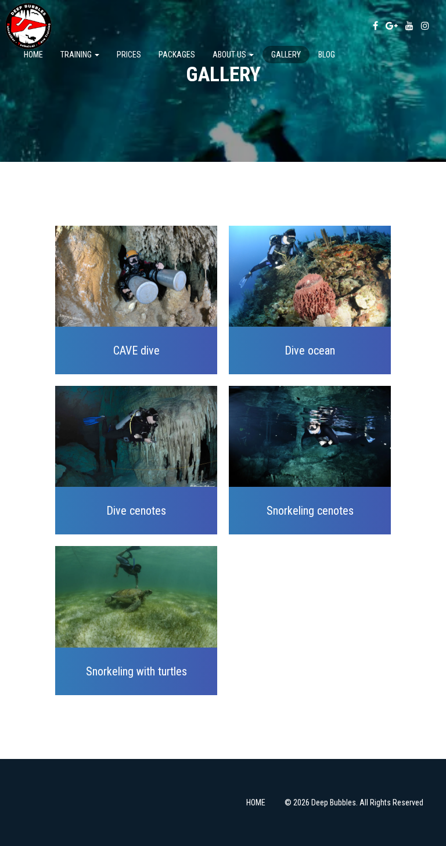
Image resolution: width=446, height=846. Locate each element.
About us (230, 54)
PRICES (129, 54)
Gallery (286, 54)
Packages (177, 54)
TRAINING (76, 54)
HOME (255, 802)
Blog (326, 54)
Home (33, 54)
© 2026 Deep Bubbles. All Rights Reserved (354, 802)
